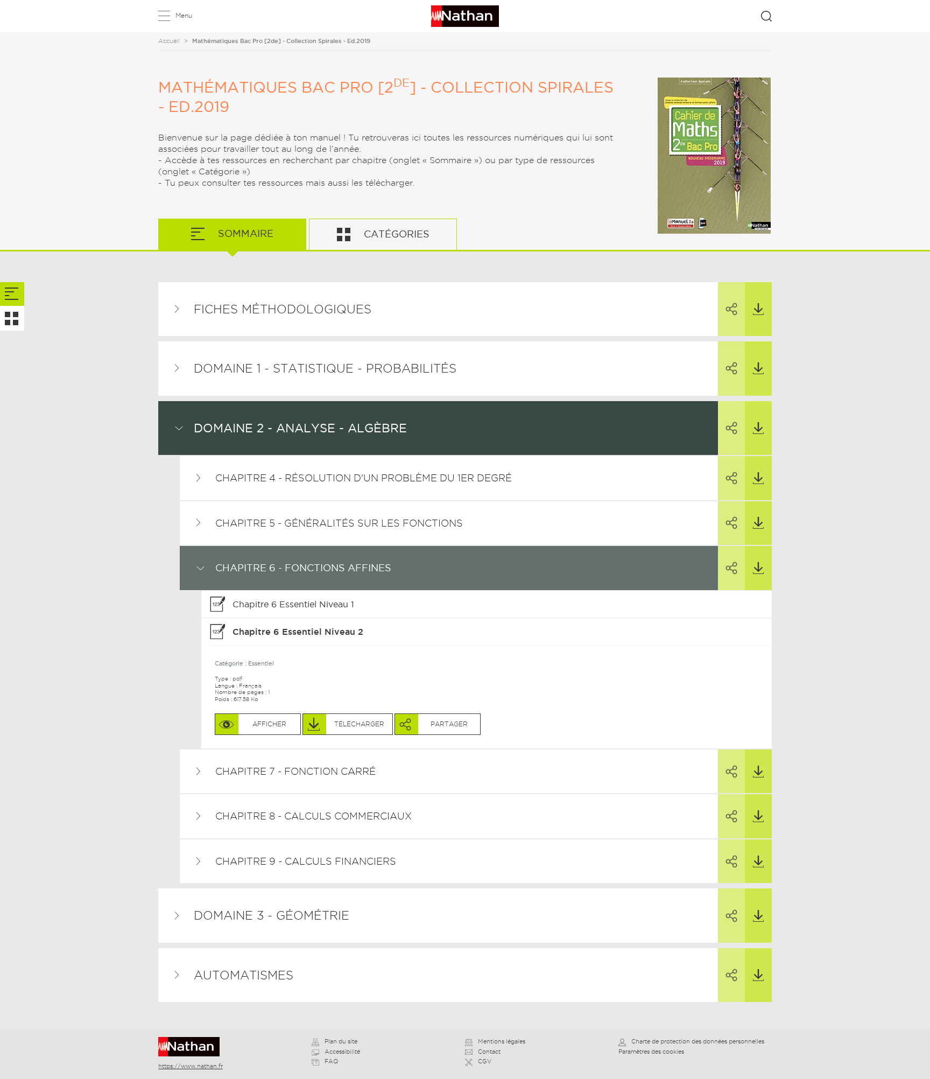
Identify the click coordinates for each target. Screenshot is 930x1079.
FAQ (331, 1061)
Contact (489, 1051)
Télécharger (758, 309)
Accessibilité (342, 1051)
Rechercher (766, 16)
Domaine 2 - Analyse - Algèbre (300, 428)
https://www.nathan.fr (190, 1066)
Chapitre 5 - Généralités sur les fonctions (339, 523)
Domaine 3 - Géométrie (271, 915)
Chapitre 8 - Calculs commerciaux (313, 816)
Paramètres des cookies (651, 1051)
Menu (183, 15)
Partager (731, 309)
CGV (484, 1061)
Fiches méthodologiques (282, 309)
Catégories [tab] (395, 234)
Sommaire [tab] (244, 233)
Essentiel (261, 663)
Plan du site (341, 1041)
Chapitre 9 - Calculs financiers (305, 861)
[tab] (12, 294)
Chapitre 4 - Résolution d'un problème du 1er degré (363, 478)
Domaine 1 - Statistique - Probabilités (325, 368)
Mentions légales (501, 1041)
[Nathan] (192, 1046)
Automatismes (243, 975)
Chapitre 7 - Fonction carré (295, 771)
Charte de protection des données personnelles (697, 1041)
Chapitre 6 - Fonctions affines (303, 568)
